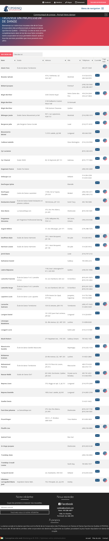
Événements (81, 2)
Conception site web (13, 538)
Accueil (88, 538)
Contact (105, 538)
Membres (59, 2)
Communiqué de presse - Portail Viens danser (54, 14)
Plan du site (96, 538)
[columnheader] (8, 60)
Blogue (69, 2)
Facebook (48, 2)
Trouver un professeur (98, 2)
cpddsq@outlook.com (65, 508)
